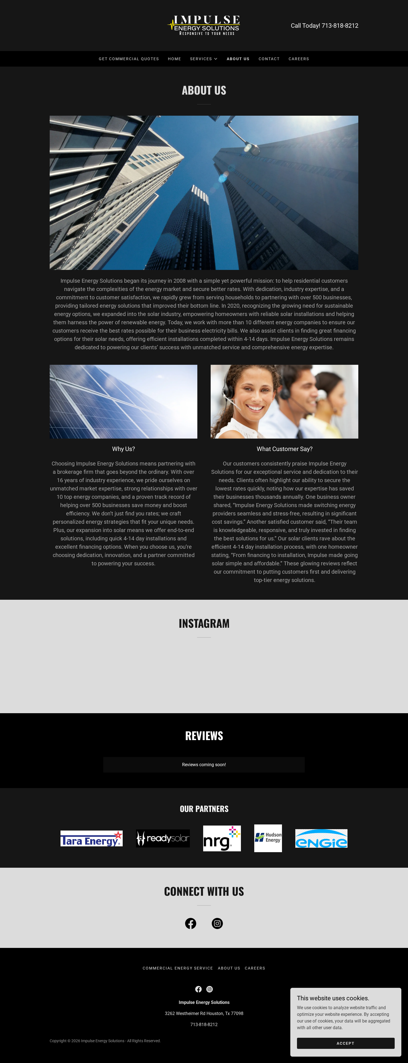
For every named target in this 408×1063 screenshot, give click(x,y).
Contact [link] (269, 59)
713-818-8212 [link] (340, 25)
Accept (346, 1043)
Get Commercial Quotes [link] (129, 59)
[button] (204, 58)
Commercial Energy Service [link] (178, 968)
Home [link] (174, 59)
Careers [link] (299, 59)
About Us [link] (238, 59)
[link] (204, 25)
